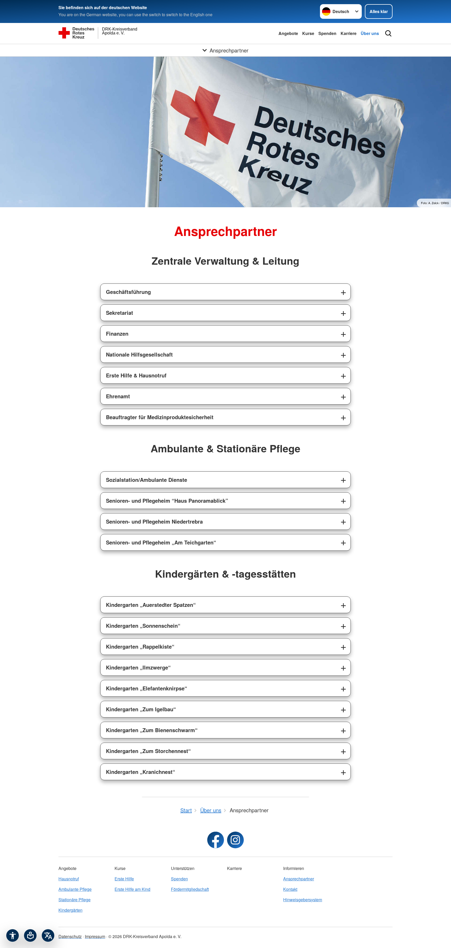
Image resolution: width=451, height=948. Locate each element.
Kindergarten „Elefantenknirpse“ (146, 688)
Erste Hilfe (124, 879)
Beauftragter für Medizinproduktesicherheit (159, 417)
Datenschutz (70, 936)
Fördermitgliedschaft (190, 889)
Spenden (327, 33)
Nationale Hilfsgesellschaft (139, 354)
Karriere (349, 33)
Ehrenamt (118, 396)
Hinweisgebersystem (302, 900)
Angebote (288, 33)
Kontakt (290, 889)
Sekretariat (119, 312)
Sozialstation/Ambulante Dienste (146, 479)
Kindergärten (70, 910)
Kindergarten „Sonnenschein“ (143, 625)
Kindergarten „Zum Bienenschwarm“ (152, 730)
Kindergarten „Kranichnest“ (140, 771)
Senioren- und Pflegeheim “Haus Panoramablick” (167, 500)
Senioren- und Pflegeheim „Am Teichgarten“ (161, 542)
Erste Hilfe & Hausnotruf (136, 375)
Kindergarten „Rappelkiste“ (140, 646)
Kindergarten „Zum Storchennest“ (148, 751)
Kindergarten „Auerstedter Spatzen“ (151, 604)
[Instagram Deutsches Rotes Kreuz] (235, 840)
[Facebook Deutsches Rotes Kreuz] (215, 840)
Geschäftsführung (128, 291)
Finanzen (117, 333)
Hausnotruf (68, 879)
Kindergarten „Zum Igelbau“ (141, 709)
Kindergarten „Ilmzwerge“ (138, 667)
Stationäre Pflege (74, 900)
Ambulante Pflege (75, 889)
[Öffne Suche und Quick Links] (388, 33)
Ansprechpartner (298, 879)
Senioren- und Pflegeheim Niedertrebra (154, 521)
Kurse (308, 33)
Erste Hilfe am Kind (132, 889)
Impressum (95, 936)
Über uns (370, 33)
